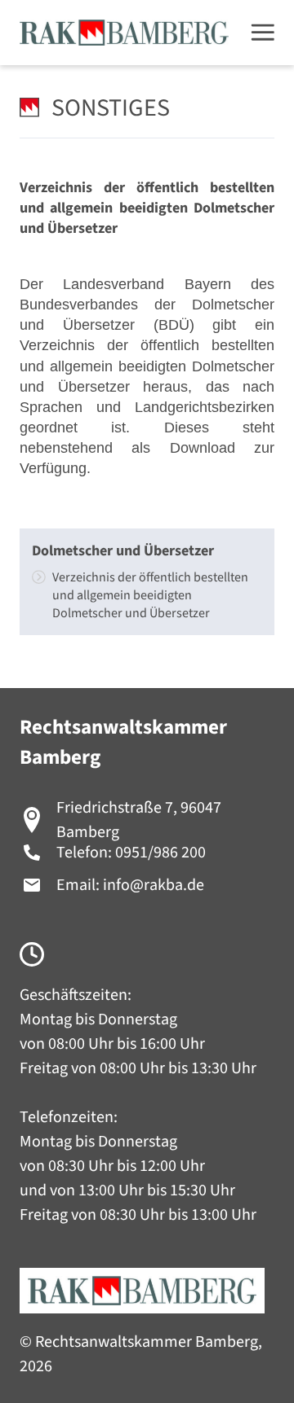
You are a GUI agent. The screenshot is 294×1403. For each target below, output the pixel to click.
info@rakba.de (153, 885)
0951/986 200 (160, 852)
